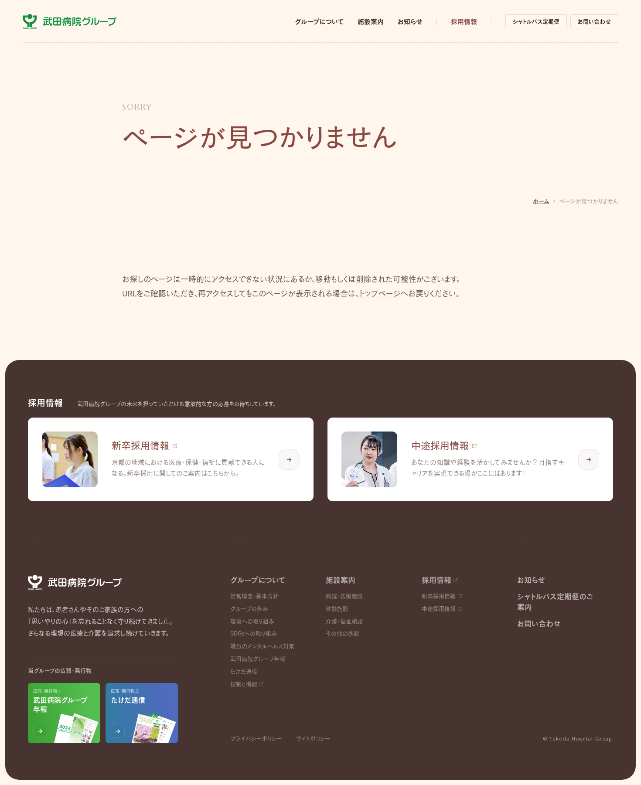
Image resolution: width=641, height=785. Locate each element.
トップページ (380, 293)
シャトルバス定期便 (536, 21)
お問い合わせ (594, 21)
